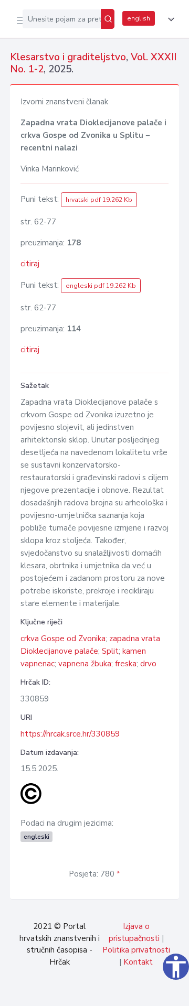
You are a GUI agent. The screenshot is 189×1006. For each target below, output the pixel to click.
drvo (148, 663)
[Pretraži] (107, 19)
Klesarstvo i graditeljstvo (68, 57)
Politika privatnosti (136, 950)
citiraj (29, 263)
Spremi (101, 992)
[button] (169, 19)
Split (110, 651)
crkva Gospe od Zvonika (63, 638)
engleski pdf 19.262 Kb (101, 286)
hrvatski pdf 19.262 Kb (99, 200)
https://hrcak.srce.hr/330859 (70, 734)
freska (125, 663)
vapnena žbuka (84, 663)
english (138, 18)
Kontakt (138, 962)
